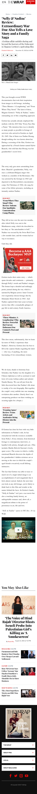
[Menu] (4, 2)
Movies (28, 14)
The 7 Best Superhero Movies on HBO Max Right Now (10, 693)
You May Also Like (15, 587)
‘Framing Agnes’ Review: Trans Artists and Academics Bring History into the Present (10, 416)
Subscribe (30, 2)
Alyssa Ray (11, 641)
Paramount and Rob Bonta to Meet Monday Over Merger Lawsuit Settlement (10, 655)
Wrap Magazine (10, 768)
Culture (5, 666)
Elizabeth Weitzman (7, 50)
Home (8, 14)
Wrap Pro (7, 752)
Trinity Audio (20, 89)
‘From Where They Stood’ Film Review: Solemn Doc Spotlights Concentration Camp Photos (11, 206)
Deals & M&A (6, 649)
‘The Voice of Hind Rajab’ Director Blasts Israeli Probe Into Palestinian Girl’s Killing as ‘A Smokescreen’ (18, 627)
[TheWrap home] (16, 2)
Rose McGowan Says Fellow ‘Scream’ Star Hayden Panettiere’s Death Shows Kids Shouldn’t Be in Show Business (10, 674)
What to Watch (7, 688)
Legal (6, 760)
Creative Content (18, 14)
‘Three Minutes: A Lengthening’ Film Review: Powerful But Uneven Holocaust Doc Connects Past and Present (11, 324)
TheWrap (7, 745)
